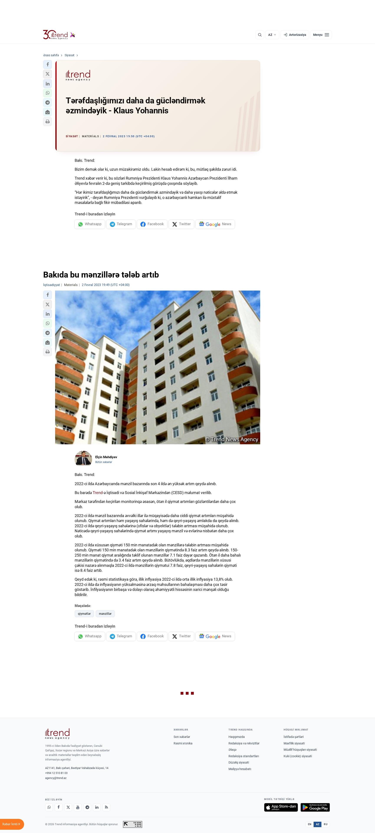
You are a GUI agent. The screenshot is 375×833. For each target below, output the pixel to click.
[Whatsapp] (49, 807)
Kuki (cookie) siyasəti (298, 756)
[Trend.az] (59, 35)
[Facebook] (58, 807)
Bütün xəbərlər (103, 462)
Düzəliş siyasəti (239, 762)
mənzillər (105, 613)
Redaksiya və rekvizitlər (244, 743)
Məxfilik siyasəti (294, 743)
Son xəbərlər (182, 737)
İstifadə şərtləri (294, 737)
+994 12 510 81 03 (56, 773)
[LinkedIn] (97, 807)
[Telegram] (87, 807)
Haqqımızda (237, 737)
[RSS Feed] (106, 807)
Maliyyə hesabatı (240, 769)
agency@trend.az (55, 778)
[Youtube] (78, 807)
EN (309, 824)
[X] (68, 807)
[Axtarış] (259, 34)
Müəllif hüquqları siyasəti (300, 749)
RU (325, 824)
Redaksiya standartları (244, 756)
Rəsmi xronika (183, 743)
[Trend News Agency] (57, 733)
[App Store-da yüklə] (281, 807)
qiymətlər (84, 613)
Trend (98, 492)
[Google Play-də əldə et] (315, 807)
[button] (47, 64)
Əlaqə (232, 749)
